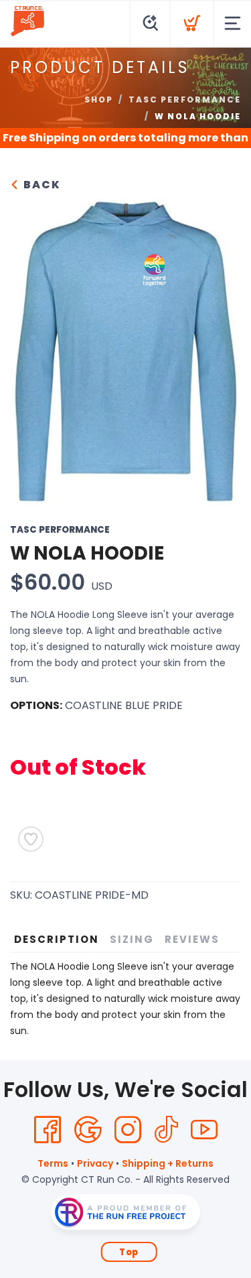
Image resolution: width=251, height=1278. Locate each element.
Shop (98, 99)
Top (129, 1252)
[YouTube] (204, 1130)
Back (40, 184)
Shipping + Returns (168, 1163)
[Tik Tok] (166, 1130)
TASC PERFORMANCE (185, 99)
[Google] (88, 1130)
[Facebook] (47, 1130)
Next (220, 349)
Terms (52, 1163)
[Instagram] (128, 1130)
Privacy (95, 1163)
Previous (30, 349)
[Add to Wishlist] (31, 839)
